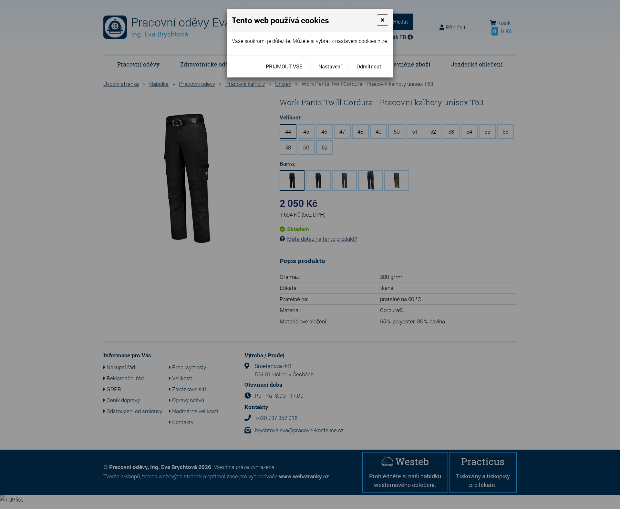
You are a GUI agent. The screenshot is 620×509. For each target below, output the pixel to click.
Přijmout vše (284, 66)
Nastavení (330, 66)
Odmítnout (368, 66)
